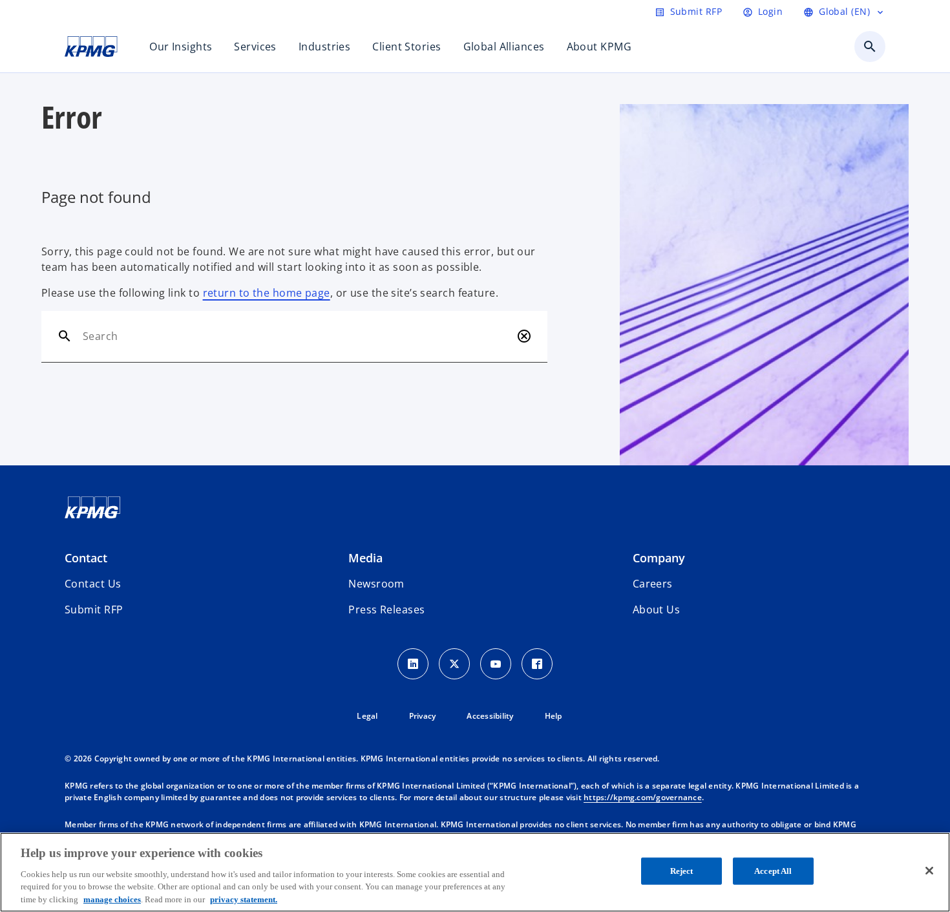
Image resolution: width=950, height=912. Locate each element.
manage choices (112, 899)
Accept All (773, 871)
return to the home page (266, 293)
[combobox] (297, 336)
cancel (524, 336)
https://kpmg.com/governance (643, 797)
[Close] (929, 870)
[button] (94, 609)
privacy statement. (243, 899)
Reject (681, 871)
